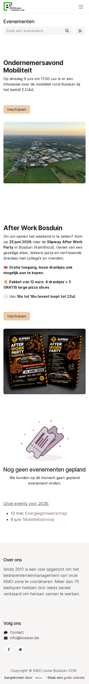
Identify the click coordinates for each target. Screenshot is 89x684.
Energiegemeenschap (45, 513)
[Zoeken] (67, 30)
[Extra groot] (20, 649)
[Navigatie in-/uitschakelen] (81, 6)
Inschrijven (16, 109)
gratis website (74, 677)
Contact (17, 632)
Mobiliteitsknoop (38, 519)
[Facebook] (8, 649)
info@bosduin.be (24, 638)
